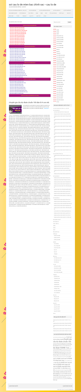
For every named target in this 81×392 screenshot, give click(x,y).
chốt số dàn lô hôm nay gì (13, 137)
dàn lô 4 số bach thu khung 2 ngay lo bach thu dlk (21, 163)
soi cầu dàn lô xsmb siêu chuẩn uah (38, 204)
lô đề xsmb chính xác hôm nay (26, 184)
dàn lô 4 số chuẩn (12, 168)
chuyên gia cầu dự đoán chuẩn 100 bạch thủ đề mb (62, 323)
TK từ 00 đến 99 (60, 86)
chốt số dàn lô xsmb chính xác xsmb (23, 151)
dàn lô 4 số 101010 (35, 157)
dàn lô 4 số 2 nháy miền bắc (24, 159)
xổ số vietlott (59, 43)
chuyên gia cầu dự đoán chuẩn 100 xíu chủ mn (62, 215)
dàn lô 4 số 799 (38, 160)
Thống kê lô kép (60, 74)
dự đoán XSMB (58, 349)
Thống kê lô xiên (60, 72)
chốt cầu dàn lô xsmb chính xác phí (17, 131)
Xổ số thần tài (59, 59)
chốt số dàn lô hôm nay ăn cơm (29, 136)
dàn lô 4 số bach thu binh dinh (36, 162)
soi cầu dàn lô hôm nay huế (38, 187)
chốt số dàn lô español (26, 134)
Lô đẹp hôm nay (57, 352)
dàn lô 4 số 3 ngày (46, 159)
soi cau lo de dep (61, 353)
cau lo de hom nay (56, 337)
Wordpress (71, 389)
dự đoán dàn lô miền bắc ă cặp (37, 174)
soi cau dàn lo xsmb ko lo (19, 202)
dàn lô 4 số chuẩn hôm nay (29, 168)
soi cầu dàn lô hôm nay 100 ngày (21, 186)
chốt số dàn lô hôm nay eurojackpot (42, 136)
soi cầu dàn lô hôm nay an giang (15, 187)
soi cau (56, 353)
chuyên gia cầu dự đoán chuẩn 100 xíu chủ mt (62, 193)
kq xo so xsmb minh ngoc (61, 350)
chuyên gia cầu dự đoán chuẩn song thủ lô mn (62, 213)
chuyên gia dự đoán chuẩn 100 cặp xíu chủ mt (62, 179)
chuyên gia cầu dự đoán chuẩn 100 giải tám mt (62, 183)
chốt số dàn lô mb (43, 139)
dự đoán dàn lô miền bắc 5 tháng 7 (15, 172)
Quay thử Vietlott (60, 99)
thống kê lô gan (56, 276)
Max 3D (58, 49)
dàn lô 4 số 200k (32, 159)
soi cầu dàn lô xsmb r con (41, 202)
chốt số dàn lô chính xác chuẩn (29, 133)
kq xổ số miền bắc (68, 350)
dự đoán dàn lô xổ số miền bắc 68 (18, 180)
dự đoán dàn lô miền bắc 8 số (27, 172)
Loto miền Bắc (59, 88)
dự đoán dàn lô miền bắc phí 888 (33, 175)
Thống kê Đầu (59, 76)
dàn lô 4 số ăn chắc (18, 162)
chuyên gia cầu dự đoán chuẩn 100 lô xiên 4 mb (62, 166)
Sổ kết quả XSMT (60, 41)
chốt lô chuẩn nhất (27, 131)
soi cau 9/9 (39, 184)
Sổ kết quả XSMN (60, 39)
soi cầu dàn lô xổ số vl (44, 199)
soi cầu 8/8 (35, 184)
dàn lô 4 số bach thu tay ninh (39, 165)
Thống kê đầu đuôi (60, 68)
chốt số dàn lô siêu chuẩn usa (30, 145)
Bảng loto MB (56, 296)
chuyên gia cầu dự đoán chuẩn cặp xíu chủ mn (62, 201)
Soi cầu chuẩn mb (32, 10)
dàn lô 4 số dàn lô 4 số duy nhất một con (34, 169)
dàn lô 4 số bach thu (26, 162)
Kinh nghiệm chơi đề (13, 13)
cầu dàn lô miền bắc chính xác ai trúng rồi (35, 116)
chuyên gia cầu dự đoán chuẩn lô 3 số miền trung (63, 195)
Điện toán (55, 256)
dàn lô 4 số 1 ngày (15, 157)
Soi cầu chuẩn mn (67, 10)
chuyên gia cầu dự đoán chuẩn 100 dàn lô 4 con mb (29, 102)
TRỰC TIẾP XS (30, 13)
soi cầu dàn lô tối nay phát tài (15, 196)
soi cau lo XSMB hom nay (62, 362)
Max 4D (58, 51)
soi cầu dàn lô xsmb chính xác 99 (35, 201)
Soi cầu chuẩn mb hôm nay (44, 10)
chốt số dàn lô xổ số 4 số (40, 145)
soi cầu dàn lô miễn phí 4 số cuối (20, 190)
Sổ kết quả (61, 13)
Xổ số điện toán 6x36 (61, 55)
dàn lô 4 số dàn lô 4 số (22, 169)
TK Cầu (54, 264)
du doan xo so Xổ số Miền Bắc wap (64, 345)
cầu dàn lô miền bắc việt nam (24, 125)
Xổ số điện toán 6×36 (58, 257)
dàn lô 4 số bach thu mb (34, 163)
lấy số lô (19, 184)
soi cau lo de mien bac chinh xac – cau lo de (32, 4)
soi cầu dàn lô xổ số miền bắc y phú (33, 199)
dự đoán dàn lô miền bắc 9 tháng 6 (25, 174)
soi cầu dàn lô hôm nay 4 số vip (33, 186)
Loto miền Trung (60, 92)
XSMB (37, 13)
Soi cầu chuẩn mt (56, 10)
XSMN (41, 13)
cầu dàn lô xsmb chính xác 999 (35, 125)
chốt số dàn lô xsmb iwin (34, 151)
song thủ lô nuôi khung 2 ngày (60, 378)
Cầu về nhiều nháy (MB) (61, 66)
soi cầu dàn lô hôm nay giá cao (27, 187)
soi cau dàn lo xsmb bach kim (23, 201)
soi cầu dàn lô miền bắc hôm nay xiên (26, 189)
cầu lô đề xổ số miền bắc (22, 127)
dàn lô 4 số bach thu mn (44, 163)
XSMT (46, 13)
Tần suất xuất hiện (60, 84)
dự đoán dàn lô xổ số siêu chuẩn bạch (21, 183)
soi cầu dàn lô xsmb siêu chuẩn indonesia (24, 204)
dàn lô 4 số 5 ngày (25, 160)
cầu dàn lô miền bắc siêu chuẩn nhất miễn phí (37, 124)
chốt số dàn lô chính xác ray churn (41, 133)
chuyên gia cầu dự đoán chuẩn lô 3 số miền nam (62, 217)
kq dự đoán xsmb (64, 349)
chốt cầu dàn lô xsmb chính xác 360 (17, 130)
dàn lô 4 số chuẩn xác (38, 168)
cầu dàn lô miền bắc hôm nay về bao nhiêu (39, 121)
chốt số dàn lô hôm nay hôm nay (37, 137)
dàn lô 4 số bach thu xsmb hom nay (23, 166)
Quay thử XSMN (60, 95)
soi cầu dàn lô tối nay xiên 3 (27, 196)
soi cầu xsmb (58, 377)
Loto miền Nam (60, 90)
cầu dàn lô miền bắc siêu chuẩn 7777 (21, 124)
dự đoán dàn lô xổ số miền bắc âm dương (33, 180)
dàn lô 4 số (39, 156)
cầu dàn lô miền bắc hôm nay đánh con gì (23, 121)
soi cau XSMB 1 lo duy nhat (60, 368)
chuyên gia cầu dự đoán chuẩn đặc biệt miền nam (63, 203)
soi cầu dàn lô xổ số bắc (16, 198)
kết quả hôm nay (53, 13)
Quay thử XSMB (57, 304)
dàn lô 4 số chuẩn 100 (20, 168)
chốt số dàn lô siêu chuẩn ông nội (18, 145)
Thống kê (58, 53)
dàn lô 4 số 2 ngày (15, 159)
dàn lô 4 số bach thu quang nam (27, 165)
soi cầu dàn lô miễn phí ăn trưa (32, 190)
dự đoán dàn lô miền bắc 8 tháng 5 (40, 172)
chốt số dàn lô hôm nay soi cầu (20, 139)
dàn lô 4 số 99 (44, 160)
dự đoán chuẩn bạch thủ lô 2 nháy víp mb (61, 111)
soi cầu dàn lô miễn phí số (31, 192)
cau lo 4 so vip (15, 127)
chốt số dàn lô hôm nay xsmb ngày (33, 139)
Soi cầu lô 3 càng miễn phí (64, 370)
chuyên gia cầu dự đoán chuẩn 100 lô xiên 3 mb (62, 164)
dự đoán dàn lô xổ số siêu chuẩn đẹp (35, 183)
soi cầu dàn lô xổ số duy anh (37, 198)
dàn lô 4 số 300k (12, 160)
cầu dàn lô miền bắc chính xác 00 (37, 115)
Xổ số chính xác (22, 13)
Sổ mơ (58, 101)
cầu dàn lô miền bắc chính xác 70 (22, 116)
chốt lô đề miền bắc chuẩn (36, 131)
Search (69, 22)
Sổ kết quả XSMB (60, 37)
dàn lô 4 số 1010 (28, 157)
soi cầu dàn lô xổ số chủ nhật (26, 198)
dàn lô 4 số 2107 (39, 159)
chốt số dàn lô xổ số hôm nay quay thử (21, 148)
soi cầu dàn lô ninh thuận (13, 193)
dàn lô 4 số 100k (22, 157)
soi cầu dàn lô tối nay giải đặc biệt (35, 195)
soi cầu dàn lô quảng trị (33, 193)
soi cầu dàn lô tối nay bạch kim (23, 195)
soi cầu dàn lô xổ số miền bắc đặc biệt (20, 199)
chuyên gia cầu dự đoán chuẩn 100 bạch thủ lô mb (62, 328)
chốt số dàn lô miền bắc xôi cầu (37, 142)
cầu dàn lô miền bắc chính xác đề (38, 118)
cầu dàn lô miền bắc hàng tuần (36, 119)
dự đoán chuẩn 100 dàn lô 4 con (30, 171)
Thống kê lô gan (60, 70)
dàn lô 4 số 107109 (42, 157)
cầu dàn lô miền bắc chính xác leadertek (23, 119)
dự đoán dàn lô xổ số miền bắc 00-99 (33, 178)
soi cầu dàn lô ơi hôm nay (23, 193)
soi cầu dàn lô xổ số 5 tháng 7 (37, 196)
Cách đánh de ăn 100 (63, 343)
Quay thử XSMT (60, 97)
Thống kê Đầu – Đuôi (61, 80)
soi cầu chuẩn (57, 370)
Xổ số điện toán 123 (60, 57)
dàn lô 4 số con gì (14, 169)
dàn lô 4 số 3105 (19, 160)
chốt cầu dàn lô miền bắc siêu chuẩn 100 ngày (26, 128)
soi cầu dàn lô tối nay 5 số (42, 193)
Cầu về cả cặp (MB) (60, 64)
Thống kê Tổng (60, 82)
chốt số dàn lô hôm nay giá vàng (25, 137)
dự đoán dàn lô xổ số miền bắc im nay (22, 181)
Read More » (46, 108)
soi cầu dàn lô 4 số (45, 184)
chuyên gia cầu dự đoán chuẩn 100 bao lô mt (62, 177)
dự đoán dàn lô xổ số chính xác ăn (31, 177)
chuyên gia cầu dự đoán (19, 154)
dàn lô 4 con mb (44, 154)
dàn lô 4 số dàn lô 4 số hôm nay (18, 171)
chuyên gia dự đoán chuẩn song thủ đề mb (61, 168)
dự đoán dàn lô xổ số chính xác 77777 (17, 177)
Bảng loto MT (56, 298)
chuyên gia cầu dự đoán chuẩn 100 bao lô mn (62, 199)
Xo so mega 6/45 (60, 45)
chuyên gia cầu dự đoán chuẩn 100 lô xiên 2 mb (62, 162)
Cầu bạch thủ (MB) (57, 266)
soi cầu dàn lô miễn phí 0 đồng (38, 189)
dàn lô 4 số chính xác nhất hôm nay (43, 166)
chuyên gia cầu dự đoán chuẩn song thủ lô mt (62, 191)
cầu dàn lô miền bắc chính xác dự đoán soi (23, 118)
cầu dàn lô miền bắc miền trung (24, 122)
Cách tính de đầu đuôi (56, 343)
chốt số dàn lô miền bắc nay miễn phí (24, 142)
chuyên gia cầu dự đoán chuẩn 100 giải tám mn (62, 205)
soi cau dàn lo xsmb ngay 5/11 (30, 202)
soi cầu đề (63, 377)
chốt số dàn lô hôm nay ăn (18, 136)
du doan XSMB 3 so (61, 348)
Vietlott (69, 13)
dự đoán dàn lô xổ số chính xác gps (19, 178)
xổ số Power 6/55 (60, 47)
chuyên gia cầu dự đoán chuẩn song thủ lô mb (62, 173)
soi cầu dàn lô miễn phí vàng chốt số (42, 192)
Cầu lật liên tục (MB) (57, 268)
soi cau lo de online (65, 356)
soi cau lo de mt (59, 356)
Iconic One (59, 389)
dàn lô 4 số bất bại (33, 166)
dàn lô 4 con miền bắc (32, 156)
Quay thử (55, 303)
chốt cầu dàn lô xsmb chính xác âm (31, 130)
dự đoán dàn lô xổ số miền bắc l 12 (35, 181)
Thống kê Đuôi (59, 78)
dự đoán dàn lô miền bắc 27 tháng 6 (43, 171)
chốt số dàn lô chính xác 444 (18, 133)
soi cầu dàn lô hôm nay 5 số (44, 186)
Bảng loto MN (56, 300)
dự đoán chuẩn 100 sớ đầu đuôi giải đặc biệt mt (62, 189)
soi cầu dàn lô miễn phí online (20, 192)
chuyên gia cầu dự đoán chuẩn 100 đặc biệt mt (62, 181)
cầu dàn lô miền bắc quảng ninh (36, 122)
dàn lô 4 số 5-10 (32, 160)
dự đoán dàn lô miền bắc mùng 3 (20, 175)
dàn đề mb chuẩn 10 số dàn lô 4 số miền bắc (32, 154)
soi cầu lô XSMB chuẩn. (65, 373)
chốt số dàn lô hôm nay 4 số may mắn (37, 134)
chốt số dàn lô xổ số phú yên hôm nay (35, 148)
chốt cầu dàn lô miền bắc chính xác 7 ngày (35, 127)
